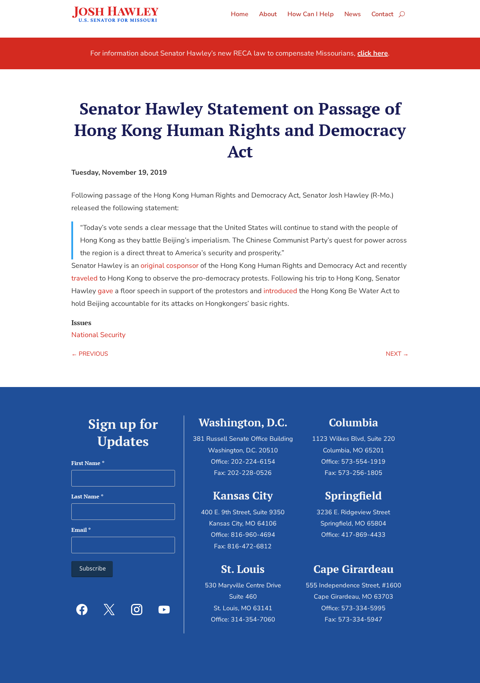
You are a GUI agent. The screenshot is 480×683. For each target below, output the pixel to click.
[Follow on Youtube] (164, 609)
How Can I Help (310, 14)
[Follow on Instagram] (136, 609)
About (268, 14)
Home (239, 14)
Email (81, 530)
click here (372, 53)
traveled (84, 278)
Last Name (87, 496)
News (352, 14)
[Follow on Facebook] (81, 609)
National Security (98, 335)
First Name (87, 463)
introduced (280, 291)
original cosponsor (170, 265)
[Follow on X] (109, 609)
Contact (382, 14)
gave (105, 291)
